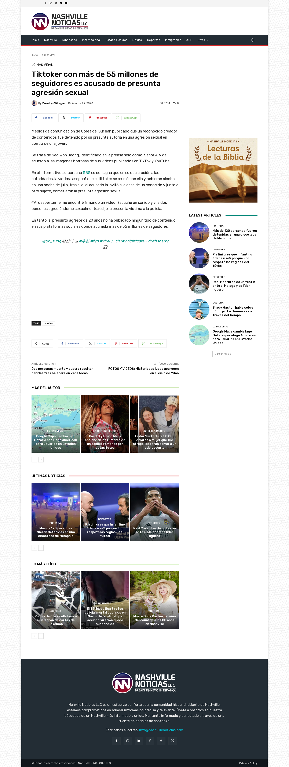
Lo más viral (48, 55)
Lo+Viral (48, 323)
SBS (86, 172)
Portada (55, 523)
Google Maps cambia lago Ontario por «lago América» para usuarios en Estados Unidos (55, 442)
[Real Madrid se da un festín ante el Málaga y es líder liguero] (154, 512)
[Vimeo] (60, 3)
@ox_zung (51, 241)
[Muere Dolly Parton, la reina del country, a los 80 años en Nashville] (154, 600)
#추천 (84, 241)
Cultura (154, 611)
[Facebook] (45, 3)
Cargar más (222, 354)
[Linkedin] (139, 741)
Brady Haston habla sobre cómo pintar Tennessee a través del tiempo (233, 311)
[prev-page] (34, 459)
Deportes (104, 519)
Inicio (35, 55)
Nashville (55, 611)
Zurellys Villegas (53, 103)
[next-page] (41, 459)
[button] (252, 40)
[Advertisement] (105, 291)
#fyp (94, 241)
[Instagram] (50, 3)
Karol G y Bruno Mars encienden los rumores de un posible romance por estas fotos (105, 442)
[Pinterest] (150, 741)
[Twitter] (55, 3)
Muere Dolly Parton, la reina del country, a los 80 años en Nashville (154, 620)
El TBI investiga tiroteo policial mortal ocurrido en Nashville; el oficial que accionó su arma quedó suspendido (105, 616)
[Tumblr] (161, 741)
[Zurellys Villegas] (35, 103)
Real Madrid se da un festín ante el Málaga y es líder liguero (154, 532)
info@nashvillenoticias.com (161, 730)
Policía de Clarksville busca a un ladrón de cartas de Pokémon (56, 620)
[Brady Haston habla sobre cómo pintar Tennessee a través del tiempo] (199, 309)
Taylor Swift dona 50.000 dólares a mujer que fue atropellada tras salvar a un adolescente (154, 442)
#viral (105, 241)
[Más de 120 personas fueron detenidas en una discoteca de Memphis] (56, 512)
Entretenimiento (104, 431)
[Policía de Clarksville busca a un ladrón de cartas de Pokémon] (56, 600)
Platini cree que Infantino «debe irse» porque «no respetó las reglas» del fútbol (105, 530)
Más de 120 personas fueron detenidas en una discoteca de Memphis (55, 532)
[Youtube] (66, 3)
